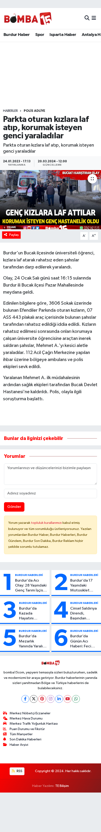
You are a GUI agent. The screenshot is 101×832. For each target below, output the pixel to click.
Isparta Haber (63, 35)
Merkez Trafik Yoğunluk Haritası (34, 723)
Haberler (10, 111)
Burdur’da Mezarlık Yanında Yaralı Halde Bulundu (32, 641)
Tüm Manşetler (21, 734)
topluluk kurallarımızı (46, 523)
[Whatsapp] (76, 699)
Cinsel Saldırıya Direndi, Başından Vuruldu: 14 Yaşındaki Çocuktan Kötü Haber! (83, 614)
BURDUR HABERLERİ (29, 575)
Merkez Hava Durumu (26, 718)
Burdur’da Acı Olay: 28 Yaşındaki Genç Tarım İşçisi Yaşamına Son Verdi (31, 586)
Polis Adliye (34, 111)
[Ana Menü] (94, 18)
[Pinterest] (42, 699)
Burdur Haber (17, 35)
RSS (19, 771)
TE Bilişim (62, 786)
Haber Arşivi (19, 744)
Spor (39, 35)
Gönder (14, 507)
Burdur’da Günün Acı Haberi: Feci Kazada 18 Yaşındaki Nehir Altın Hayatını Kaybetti (83, 641)
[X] (34, 699)
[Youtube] (67, 699)
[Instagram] (50, 699)
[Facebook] (25, 699)
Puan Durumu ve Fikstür (27, 729)
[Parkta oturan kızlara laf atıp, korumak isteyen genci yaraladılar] (50, 199)
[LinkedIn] (59, 699)
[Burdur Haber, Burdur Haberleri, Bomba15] (28, 18)
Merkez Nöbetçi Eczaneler (30, 713)
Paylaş (14, 235)
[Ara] (87, 18)
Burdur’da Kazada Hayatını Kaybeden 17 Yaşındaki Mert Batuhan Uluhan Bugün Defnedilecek (32, 614)
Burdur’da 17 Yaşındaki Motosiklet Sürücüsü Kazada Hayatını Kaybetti (84, 586)
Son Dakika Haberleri (25, 739)
